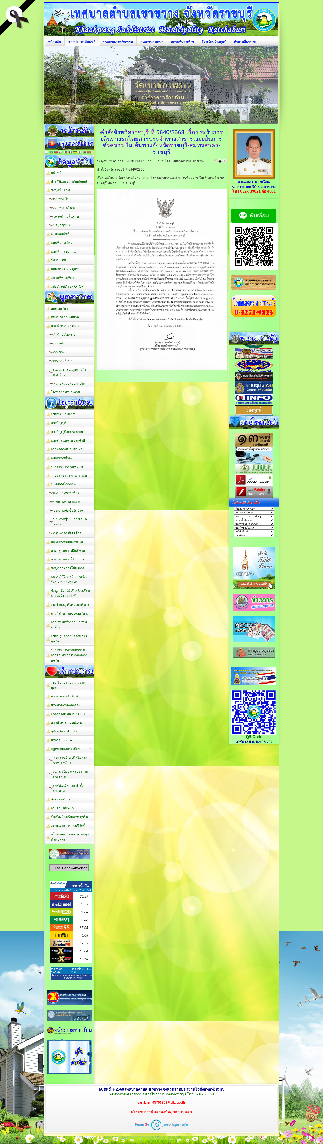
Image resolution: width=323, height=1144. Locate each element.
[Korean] (84, 152)
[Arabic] (51, 152)
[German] (75, 152)
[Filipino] (65, 152)
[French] (70, 152)
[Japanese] (80, 152)
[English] (61, 152)
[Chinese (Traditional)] (56, 152)
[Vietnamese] (89, 152)
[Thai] (46, 152)
